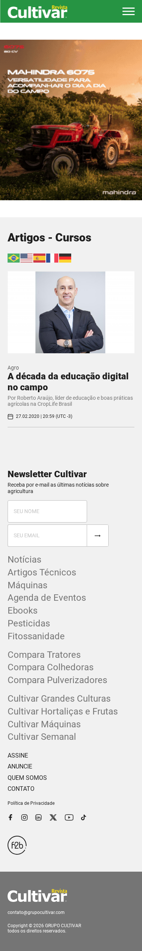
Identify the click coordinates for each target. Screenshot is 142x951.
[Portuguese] (14, 257)
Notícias (24, 559)
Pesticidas (29, 623)
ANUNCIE (20, 766)
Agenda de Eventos (47, 597)
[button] (128, 11)
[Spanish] (39, 257)
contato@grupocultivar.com (36, 912)
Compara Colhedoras (51, 667)
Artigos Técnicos (42, 572)
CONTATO (21, 788)
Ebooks (22, 610)
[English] (26, 257)
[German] (65, 257)
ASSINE (18, 755)
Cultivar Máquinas (44, 724)
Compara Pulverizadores (57, 680)
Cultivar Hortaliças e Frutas (63, 711)
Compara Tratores (44, 654)
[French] (52, 257)
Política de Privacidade (31, 803)
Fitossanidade (36, 636)
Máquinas (27, 585)
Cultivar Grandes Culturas (59, 698)
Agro (13, 368)
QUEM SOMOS (27, 777)
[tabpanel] (71, 120)
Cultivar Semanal (42, 736)
